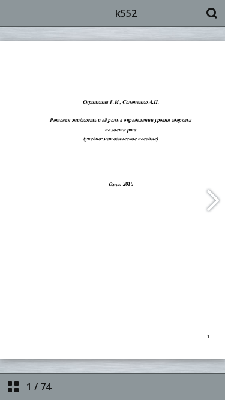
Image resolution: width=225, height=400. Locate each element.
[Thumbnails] (13, 387)
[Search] (212, 13)
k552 (126, 13)
